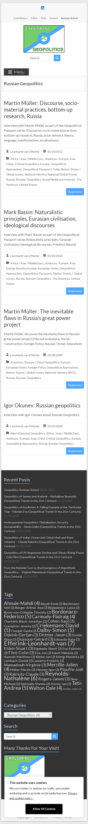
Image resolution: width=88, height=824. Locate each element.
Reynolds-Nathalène (37, 676)
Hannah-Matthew (19, 657)
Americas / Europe (56, 159)
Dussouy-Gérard (35, 638)
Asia (72, 159)
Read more (75, 191)
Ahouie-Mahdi (22, 603)
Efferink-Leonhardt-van (39, 643)
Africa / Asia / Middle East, (27, 159)
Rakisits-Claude (26, 673)
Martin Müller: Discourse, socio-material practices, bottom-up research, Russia (41, 109)
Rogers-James (54, 678)
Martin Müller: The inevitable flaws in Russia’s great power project (38, 318)
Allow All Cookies (44, 808)
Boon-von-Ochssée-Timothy (27, 612)
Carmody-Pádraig (53, 616)
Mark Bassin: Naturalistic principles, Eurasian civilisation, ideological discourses (40, 218)
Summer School (69, 18)
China (10, 164)
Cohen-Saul (60, 620)
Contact (53, 18)
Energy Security (16, 268)
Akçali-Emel (52, 604)
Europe (45, 164)
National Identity (35, 174)
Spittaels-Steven (35, 684)
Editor (34, 18)
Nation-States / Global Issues (25, 372)
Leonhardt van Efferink (24, 151)
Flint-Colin (21, 652)
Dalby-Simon (55, 630)
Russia (10, 179)
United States (28, 184)
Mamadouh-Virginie (25, 664)
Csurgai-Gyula (23, 631)
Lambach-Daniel (18, 660)
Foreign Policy (36, 367)
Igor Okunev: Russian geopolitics (42, 405)
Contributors (21, 18)
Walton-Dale (45, 688)
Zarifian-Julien (72, 688)
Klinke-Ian (45, 657)
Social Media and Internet (58, 179)
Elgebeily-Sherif (48, 648)
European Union (48, 268)
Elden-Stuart (18, 648)
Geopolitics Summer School (21, 490)
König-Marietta (70, 657)
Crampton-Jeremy (20, 626)
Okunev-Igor (47, 669)
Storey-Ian (61, 684)
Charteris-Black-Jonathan (25, 621)
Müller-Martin (22, 669)
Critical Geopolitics (27, 164)
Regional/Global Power (62, 174)
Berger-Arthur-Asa (31, 607)
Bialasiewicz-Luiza (64, 607)
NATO (72, 372)
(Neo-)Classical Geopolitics (28, 433)
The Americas (61, 278)
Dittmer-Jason (55, 634)
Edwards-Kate (67, 639)
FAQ (43, 18)
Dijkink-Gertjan (21, 634)
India (56, 169)
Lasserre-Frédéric (48, 660)
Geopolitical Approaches (62, 367)
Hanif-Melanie (65, 653)
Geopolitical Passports (37, 169)
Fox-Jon (43, 653)
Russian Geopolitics (28, 179)
